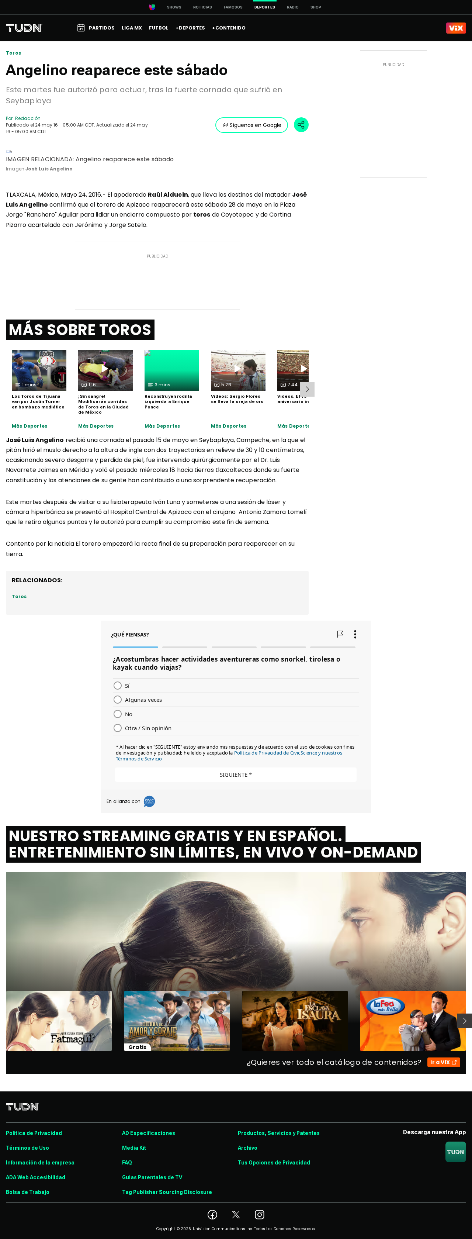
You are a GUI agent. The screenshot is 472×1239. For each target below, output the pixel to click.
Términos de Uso (27, 1148)
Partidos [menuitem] (102, 28)
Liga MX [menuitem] (132, 28)
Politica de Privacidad (34, 1133)
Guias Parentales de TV (152, 1177)
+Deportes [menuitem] (190, 28)
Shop (315, 7)
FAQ (127, 1163)
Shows (174, 7)
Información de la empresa (40, 1163)
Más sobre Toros (80, 330)
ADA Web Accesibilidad (35, 1177)
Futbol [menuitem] (159, 28)
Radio (293, 7)
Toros (13, 53)
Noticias (202, 7)
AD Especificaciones (148, 1133)
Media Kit (134, 1148)
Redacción (28, 118)
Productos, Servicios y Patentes (279, 1133)
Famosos (233, 7)
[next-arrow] (307, 389)
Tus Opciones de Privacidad (274, 1163)
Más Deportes (29, 426)
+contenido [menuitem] (229, 28)
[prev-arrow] (1, 1021)
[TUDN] (24, 28)
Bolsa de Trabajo (27, 1192)
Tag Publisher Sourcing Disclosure (167, 1192)
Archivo (247, 1148)
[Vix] (456, 28)
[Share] (301, 124)
